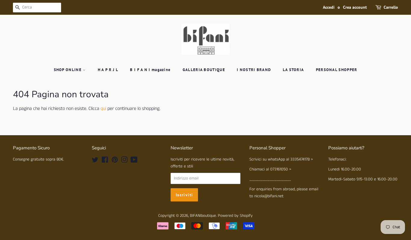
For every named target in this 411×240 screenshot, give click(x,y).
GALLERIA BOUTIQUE (204, 69)
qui (103, 108)
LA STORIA (293, 69)
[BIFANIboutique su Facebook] (104, 161)
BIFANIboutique (203, 216)
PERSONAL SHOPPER (336, 69)
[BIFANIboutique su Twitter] (95, 161)
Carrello (391, 7)
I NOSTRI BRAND (254, 69)
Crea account (355, 7)
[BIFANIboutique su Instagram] (124, 161)
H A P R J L (108, 69)
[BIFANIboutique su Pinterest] (114, 161)
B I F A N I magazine (150, 69)
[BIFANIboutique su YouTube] (134, 161)
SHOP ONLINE (68, 69)
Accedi (329, 7)
